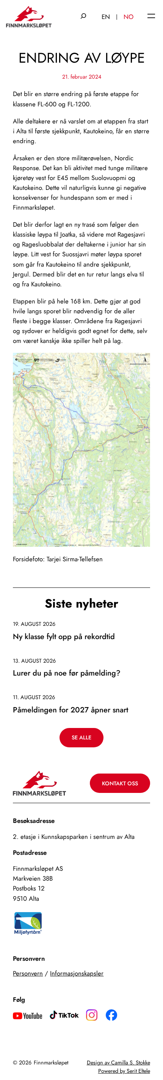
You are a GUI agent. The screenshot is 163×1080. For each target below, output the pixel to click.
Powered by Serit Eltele (124, 1071)
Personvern (28, 973)
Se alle (81, 737)
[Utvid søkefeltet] (83, 16)
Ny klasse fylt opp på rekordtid (64, 636)
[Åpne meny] (151, 16)
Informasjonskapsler (76, 973)
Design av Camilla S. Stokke (118, 1062)
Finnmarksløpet (51, 1062)
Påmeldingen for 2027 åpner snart (70, 710)
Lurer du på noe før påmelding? (67, 673)
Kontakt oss (120, 783)
